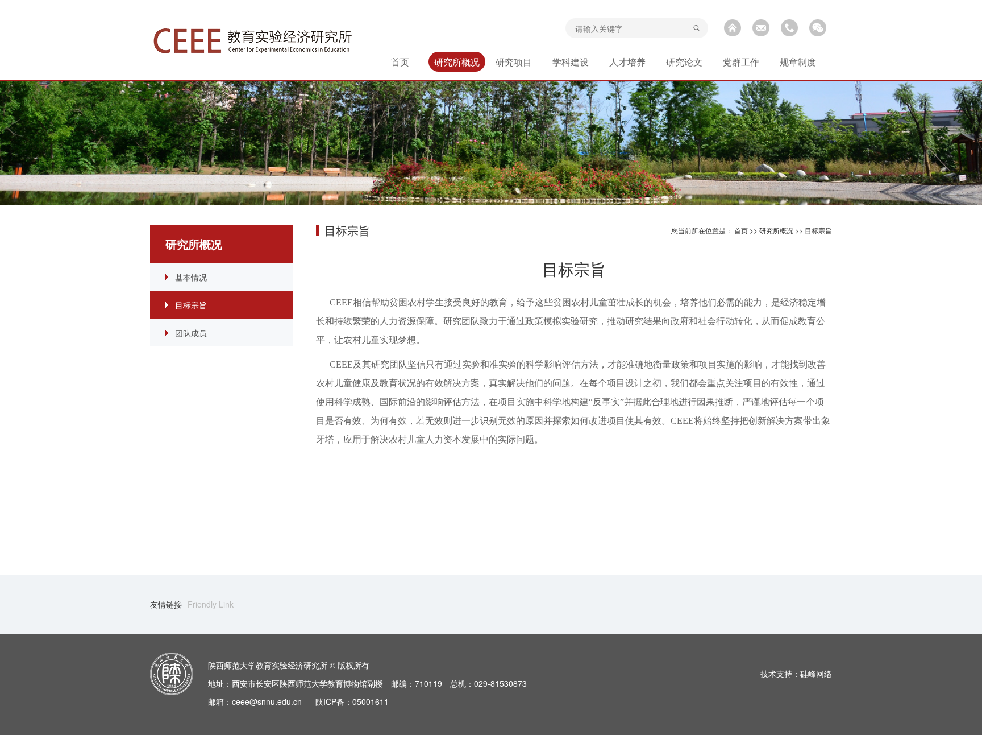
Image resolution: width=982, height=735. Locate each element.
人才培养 (627, 61)
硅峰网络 (816, 673)
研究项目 (514, 61)
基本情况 (191, 277)
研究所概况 (457, 61)
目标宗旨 (191, 305)
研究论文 (684, 61)
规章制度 (798, 61)
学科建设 (570, 61)
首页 (400, 61)
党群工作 (741, 61)
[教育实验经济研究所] (252, 40)
